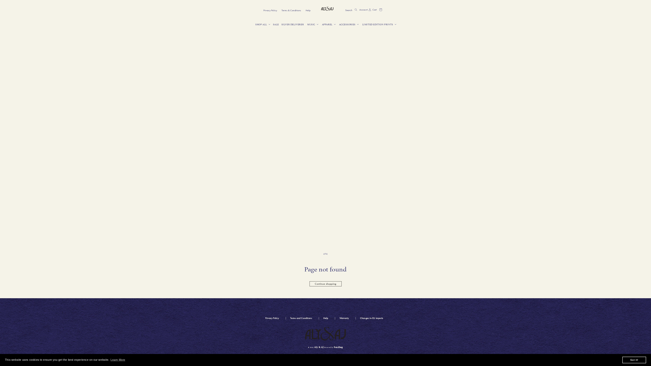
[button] (351, 9)
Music (311, 24)
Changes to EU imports (371, 318)
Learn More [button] (118, 359)
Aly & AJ (319, 347)
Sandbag (338, 347)
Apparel (327, 24)
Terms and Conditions (301, 318)
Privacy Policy (272, 318)
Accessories (347, 24)
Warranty (344, 318)
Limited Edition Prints (377, 24)
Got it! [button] (634, 360)
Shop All (261, 24)
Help (325, 318)
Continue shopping (325, 284)
